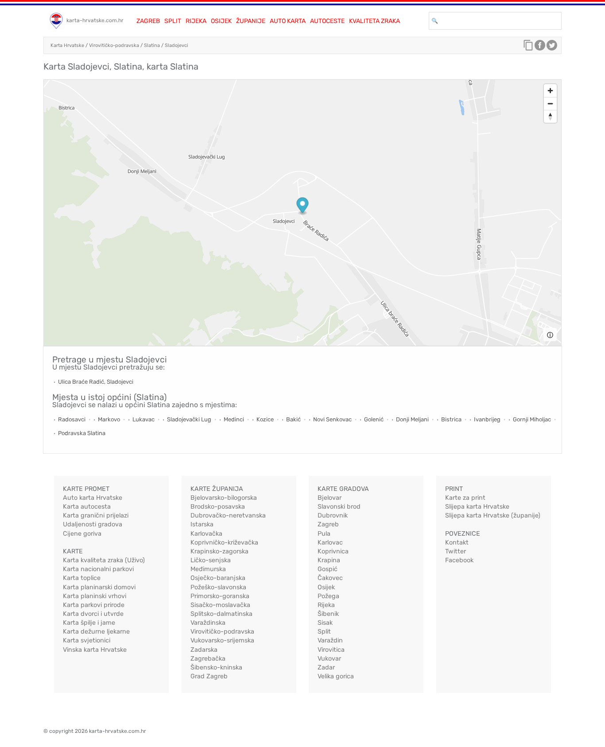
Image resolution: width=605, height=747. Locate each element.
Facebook (459, 560)
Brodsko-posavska (217, 506)
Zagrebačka (207, 658)
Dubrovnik (333, 515)
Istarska (201, 524)
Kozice (265, 419)
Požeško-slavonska (218, 587)
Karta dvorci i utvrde (93, 614)
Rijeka (196, 21)
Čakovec (330, 578)
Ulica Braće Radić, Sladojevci (95, 381)
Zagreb (148, 21)
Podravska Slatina (81, 433)
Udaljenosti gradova (92, 524)
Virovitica (331, 650)
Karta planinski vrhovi (94, 596)
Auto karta (288, 21)
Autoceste (327, 21)
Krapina (329, 560)
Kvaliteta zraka (374, 21)
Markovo (109, 419)
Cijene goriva (82, 533)
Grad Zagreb (209, 676)
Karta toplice (82, 578)
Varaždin (330, 640)
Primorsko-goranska (219, 596)
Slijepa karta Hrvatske (477, 506)
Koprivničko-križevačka (224, 542)
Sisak (325, 622)
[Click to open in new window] (540, 47)
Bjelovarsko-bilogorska (223, 498)
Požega (328, 596)
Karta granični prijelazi (95, 515)
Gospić (327, 569)
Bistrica (451, 419)
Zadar (326, 667)
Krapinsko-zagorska (219, 551)
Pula (324, 533)
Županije (250, 21)
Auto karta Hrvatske (92, 498)
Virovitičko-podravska (114, 45)
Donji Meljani (412, 419)
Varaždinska (207, 622)
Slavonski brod (339, 506)
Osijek (221, 21)
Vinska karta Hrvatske (95, 650)
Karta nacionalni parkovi (98, 569)
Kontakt (457, 542)
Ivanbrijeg (487, 419)
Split (172, 21)
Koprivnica (333, 551)
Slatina (152, 45)
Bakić (293, 419)
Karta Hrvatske (67, 45)
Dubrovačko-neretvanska (228, 515)
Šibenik (328, 614)
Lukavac (143, 419)
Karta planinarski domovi (99, 587)
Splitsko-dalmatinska (221, 614)
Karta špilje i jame (89, 622)
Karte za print (465, 498)
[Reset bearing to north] (550, 116)
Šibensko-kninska (216, 667)
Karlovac (330, 542)
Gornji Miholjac (532, 419)
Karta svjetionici (86, 640)
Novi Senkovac (332, 419)
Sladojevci (176, 45)
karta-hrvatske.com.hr (95, 20)
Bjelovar (329, 498)
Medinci (234, 419)
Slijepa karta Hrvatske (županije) (492, 515)
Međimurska (208, 569)
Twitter (455, 551)
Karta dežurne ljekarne (96, 631)
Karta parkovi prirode (93, 605)
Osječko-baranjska (217, 578)
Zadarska (203, 650)
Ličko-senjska (210, 560)
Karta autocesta (87, 506)
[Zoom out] (550, 103)
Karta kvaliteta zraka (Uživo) (104, 560)
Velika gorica (336, 676)
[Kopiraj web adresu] (528, 47)
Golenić (374, 419)
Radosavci (71, 419)
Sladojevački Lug (189, 419)
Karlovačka (206, 533)
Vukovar (329, 658)
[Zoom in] (550, 90)
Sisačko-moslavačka (220, 605)
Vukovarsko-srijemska (222, 640)
